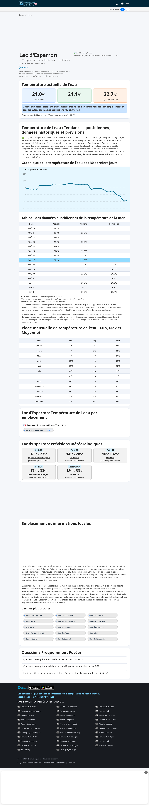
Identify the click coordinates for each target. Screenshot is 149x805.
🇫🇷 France (29, 425)
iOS (66, 109)
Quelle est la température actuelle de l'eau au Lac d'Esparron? (53, 659)
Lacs (30, 15)
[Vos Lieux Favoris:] (122, 3)
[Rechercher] (117, 3)
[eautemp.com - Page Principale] (28, 4)
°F (128, 9)
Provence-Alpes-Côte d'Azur (52, 425)
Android (75, 109)
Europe (22, 15)
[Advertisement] (74, 34)
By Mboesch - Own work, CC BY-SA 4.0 (105, 56)
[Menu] (127, 3)
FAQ (19, 762)
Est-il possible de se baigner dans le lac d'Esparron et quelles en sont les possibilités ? (65, 673)
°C (122, 9)
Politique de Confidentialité (54, 762)
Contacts (71, 762)
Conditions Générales (32, 762)
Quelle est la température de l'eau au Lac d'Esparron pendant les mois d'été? (61, 666)
